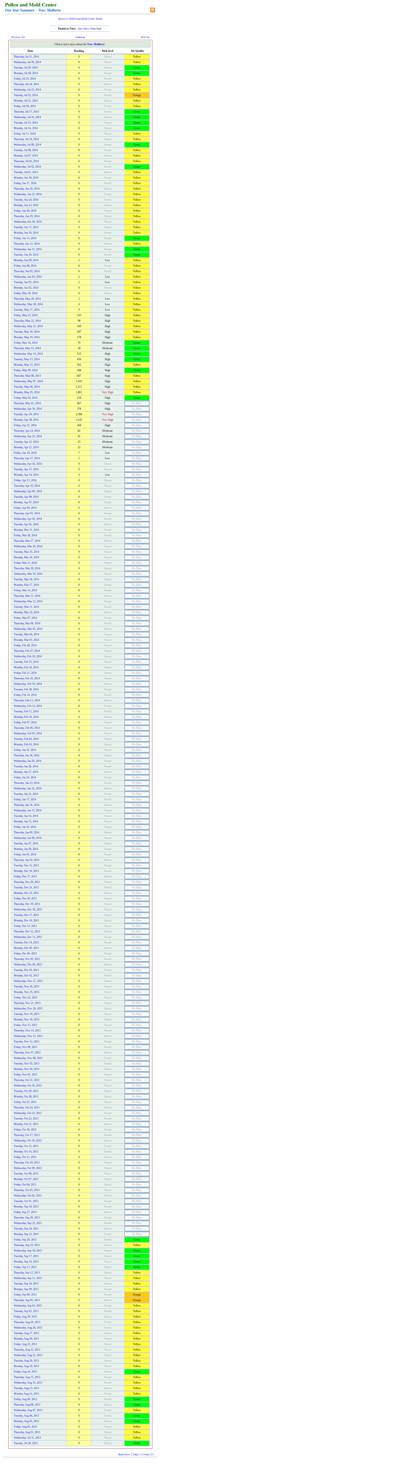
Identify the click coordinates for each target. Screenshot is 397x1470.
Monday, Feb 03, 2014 (26, 744)
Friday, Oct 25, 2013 (25, 1102)
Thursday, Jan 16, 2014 (26, 805)
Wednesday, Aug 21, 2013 (28, 1355)
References (124, 1454)
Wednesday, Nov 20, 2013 (28, 1008)
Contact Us (148, 1454)
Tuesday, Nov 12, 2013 (26, 1041)
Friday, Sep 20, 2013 (25, 1239)
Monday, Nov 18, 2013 (26, 1019)
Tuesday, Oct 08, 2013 (26, 1173)
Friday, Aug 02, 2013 (25, 1426)
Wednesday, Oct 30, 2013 (28, 1085)
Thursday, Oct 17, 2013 (27, 1135)
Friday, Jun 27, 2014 (25, 183)
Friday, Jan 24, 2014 (25, 777)
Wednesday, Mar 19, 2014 (28, 573)
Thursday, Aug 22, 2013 (27, 1349)
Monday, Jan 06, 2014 (26, 849)
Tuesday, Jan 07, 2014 (26, 843)
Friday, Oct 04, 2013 (25, 1184)
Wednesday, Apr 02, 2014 (28, 518)
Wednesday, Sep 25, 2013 (28, 1223)
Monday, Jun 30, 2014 (26, 177)
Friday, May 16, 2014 (25, 342)
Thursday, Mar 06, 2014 (27, 623)
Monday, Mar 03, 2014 (26, 639)
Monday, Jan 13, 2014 (26, 821)
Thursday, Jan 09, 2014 (26, 832)
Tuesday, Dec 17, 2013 (26, 915)
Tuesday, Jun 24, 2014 (26, 199)
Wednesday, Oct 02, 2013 (28, 1195)
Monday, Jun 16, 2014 (26, 232)
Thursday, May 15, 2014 (27, 348)
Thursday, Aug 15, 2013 (27, 1377)
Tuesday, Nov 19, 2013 (26, 1014)
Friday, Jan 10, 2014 (25, 827)
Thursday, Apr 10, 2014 (27, 485)
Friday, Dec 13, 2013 (25, 926)
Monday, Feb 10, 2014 (26, 716)
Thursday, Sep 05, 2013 (27, 1300)
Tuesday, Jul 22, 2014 (26, 95)
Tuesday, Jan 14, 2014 (26, 816)
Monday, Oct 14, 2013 (26, 1151)
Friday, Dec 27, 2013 (25, 876)
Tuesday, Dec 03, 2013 (26, 970)
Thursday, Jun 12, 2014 (27, 243)
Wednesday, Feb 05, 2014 (28, 733)
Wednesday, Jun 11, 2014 (28, 249)
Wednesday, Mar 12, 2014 (28, 601)
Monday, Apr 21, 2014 (26, 447)
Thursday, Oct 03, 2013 (27, 1190)
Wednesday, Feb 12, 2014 (28, 705)
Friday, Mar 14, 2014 (25, 590)
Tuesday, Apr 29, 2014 (26, 414)
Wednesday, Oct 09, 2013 (28, 1168)
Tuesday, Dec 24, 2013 (26, 887)
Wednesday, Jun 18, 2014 (28, 221)
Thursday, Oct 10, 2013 (27, 1162)
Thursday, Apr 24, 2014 (27, 430)
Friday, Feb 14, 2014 (25, 694)
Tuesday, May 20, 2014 (27, 331)
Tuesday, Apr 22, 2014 (26, 441)
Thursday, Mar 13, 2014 (27, 595)
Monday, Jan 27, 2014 (26, 772)
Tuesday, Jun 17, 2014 (26, 227)
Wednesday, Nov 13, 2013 (28, 1036)
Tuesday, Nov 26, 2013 (26, 986)
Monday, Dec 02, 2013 (26, 975)
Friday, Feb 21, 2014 (25, 672)
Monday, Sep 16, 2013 (26, 1261)
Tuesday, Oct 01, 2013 (26, 1201)
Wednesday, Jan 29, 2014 (27, 761)
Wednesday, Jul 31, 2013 (27, 1437)
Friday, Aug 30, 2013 (25, 1316)
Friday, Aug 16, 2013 (25, 1371)
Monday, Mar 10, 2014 (26, 612)
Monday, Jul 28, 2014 (26, 73)
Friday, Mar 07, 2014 (25, 617)
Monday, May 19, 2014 (27, 337)
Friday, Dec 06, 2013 (25, 953)
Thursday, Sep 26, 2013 (27, 1217)
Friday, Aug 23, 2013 (25, 1344)
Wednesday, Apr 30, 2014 (28, 408)
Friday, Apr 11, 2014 (25, 480)
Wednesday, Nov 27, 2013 (28, 981)
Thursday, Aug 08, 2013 (27, 1404)
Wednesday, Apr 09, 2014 (28, 491)
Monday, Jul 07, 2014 (26, 155)
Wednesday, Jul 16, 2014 (27, 117)
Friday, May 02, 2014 (25, 397)
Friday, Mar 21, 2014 (25, 562)
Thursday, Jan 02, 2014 (26, 860)
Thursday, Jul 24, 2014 (26, 84)
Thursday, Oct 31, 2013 (27, 1080)
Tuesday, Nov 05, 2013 (26, 1063)
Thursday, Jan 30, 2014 (26, 755)
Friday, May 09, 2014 (25, 370)
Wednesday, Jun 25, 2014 (28, 194)
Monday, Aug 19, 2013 (26, 1366)
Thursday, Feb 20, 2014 (27, 678)
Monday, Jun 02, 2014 (26, 287)
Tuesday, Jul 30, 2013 (26, 1443)
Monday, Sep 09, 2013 (26, 1289)
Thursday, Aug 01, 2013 (27, 1432)
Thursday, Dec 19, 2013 (27, 904)
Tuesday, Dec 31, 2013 (26, 865)
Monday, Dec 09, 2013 (26, 948)
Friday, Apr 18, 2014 (25, 452)
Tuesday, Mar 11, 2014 (26, 606)
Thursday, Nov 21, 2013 (27, 1003)
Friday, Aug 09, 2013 (25, 1399)
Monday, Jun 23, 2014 (26, 205)
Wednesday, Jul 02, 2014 (27, 166)
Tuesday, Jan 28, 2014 (26, 766)
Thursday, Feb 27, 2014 (27, 650)
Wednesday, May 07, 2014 (28, 381)
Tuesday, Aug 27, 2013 (26, 1333)
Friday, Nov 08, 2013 (25, 1047)
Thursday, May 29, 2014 (27, 298)
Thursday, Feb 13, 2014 (27, 700)
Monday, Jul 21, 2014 (26, 100)
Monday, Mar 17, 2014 (26, 584)
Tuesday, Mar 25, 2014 (26, 551)
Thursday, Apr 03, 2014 (27, 513)
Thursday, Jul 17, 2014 (26, 111)
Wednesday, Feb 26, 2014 (28, 656)
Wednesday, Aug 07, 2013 (28, 1410)
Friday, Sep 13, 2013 (25, 1267)
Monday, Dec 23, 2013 (26, 893)
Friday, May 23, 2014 (25, 315)
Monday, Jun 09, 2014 (26, 260)
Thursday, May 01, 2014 (27, 403)
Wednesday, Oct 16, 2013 (28, 1140)
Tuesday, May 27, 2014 (27, 309)
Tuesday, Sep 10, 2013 (26, 1283)
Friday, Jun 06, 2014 (25, 265)
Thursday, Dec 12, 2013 (27, 931)
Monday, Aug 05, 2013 (26, 1421)
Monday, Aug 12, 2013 (26, 1393)
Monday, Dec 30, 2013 (26, 871)
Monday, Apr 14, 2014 (26, 474)
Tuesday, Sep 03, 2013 (26, 1311)
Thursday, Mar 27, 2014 (27, 540)
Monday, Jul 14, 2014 (26, 128)
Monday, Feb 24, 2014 (26, 667)
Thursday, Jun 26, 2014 (27, 188)
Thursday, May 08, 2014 (27, 375)
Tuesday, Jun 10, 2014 (26, 254)
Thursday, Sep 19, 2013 (27, 1245)
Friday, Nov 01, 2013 (25, 1074)
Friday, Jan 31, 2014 (25, 750)
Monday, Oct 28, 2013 (26, 1096)
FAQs (136, 1454)
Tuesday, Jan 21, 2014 (26, 794)
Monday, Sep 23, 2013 (26, 1234)
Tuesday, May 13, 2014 (27, 359)
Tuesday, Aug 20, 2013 (26, 1360)
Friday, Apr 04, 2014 (25, 507)
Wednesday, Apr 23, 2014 (28, 436)
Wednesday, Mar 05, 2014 (28, 628)
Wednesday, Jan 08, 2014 (27, 838)
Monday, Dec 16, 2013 (26, 920)
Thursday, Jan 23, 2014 (26, 783)
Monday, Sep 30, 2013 (26, 1206)
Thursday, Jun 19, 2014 (27, 216)
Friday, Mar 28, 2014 (25, 535)
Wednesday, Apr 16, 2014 (28, 463)
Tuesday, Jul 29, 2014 (26, 67)
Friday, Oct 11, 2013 (25, 1157)
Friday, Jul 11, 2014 (25, 133)
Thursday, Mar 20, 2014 (27, 568)
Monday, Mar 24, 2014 (26, 557)
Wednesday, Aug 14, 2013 (28, 1382)
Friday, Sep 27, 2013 (25, 1212)
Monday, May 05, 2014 (27, 392)
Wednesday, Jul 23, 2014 (27, 89)
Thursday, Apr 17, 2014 (27, 458)
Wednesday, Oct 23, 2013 (28, 1113)
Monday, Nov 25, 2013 (26, 992)
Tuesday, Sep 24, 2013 (26, 1228)
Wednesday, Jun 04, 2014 (28, 276)
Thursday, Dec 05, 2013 (27, 959)
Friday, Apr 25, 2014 (25, 425)
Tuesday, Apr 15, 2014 (26, 469)
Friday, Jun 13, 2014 (25, 238)
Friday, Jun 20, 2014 (25, 210)
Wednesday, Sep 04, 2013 (28, 1305)
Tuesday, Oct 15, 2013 (26, 1146)
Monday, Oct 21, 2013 (26, 1124)
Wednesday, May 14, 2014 (28, 353)
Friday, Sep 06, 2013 (25, 1294)
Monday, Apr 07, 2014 (26, 502)
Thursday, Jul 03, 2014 (26, 161)
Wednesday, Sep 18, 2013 (28, 1250)
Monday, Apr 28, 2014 (26, 419)
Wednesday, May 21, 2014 (28, 326)
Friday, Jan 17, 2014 (25, 799)
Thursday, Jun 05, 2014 (27, 271)
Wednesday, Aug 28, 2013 (28, 1327)
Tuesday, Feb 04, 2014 (26, 739)
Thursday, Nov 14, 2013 (27, 1030)
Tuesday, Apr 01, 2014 (26, 524)
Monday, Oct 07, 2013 (26, 1179)
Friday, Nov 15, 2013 (25, 1025)
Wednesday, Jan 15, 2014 (27, 810)
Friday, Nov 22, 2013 (25, 997)
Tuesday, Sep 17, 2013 (26, 1256)
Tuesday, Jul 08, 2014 (26, 150)
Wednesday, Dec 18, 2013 (28, 909)
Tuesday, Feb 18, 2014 (26, 689)
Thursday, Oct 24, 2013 (27, 1107)
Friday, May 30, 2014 (25, 293)
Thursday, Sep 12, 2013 (27, 1272)
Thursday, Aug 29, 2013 (27, 1322)
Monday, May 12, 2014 (27, 364)
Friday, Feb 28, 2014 (25, 645)
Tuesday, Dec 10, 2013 (26, 942)
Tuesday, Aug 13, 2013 (26, 1388)
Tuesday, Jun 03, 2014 (26, 282)
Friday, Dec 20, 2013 (25, 898)
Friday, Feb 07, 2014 (25, 722)
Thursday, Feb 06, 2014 (27, 727)
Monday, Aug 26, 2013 (26, 1338)
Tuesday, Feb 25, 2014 (26, 661)
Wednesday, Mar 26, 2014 (28, 546)
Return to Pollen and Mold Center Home (80, 18)
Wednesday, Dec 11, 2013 (28, 937)
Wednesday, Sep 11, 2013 (28, 1278)
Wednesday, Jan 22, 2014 (27, 788)
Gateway (80, 37)
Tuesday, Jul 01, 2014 (26, 172)
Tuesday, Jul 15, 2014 (26, 122)
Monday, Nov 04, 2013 (26, 1069)
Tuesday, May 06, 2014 (27, 386)
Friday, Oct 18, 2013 (25, 1129)
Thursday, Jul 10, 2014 (26, 139)
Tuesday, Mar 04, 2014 (26, 634)
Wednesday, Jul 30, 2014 (27, 62)
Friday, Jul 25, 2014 (25, 78)
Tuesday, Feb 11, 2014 (26, 711)
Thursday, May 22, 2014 (27, 320)
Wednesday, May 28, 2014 (28, 304)
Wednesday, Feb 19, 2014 (28, 683)
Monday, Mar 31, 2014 (26, 529)
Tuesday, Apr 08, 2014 (26, 496)
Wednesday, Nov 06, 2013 (28, 1058)
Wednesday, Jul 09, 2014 (27, 144)
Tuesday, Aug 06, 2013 (26, 1415)
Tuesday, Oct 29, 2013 (26, 1091)
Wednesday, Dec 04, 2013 (28, 964)
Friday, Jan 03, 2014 (25, 854)
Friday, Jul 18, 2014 (25, 106)
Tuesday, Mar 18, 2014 (26, 579)
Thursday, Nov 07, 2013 (27, 1052)
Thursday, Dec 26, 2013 (27, 882)
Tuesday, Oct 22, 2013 (26, 1118)
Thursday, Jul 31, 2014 (26, 56)
